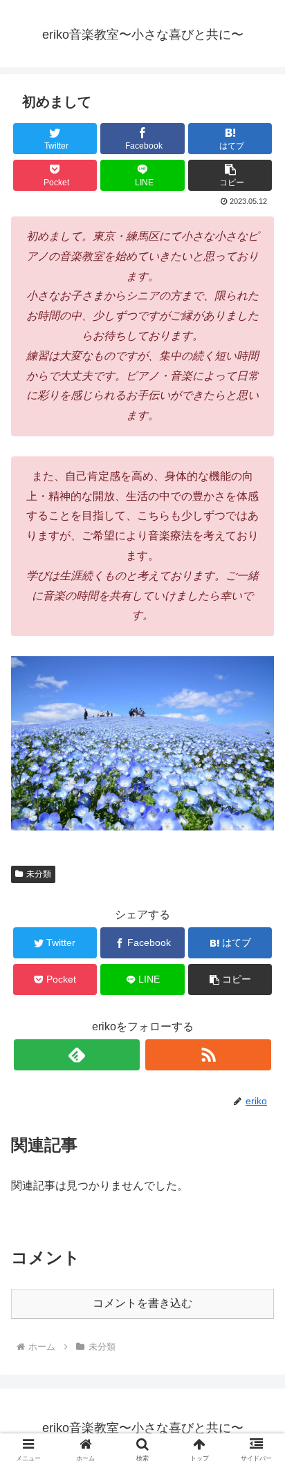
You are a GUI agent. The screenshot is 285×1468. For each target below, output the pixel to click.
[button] (230, 175)
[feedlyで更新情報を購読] (77, 1054)
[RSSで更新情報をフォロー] (208, 1054)
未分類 (38, 874)
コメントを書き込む (142, 1303)
